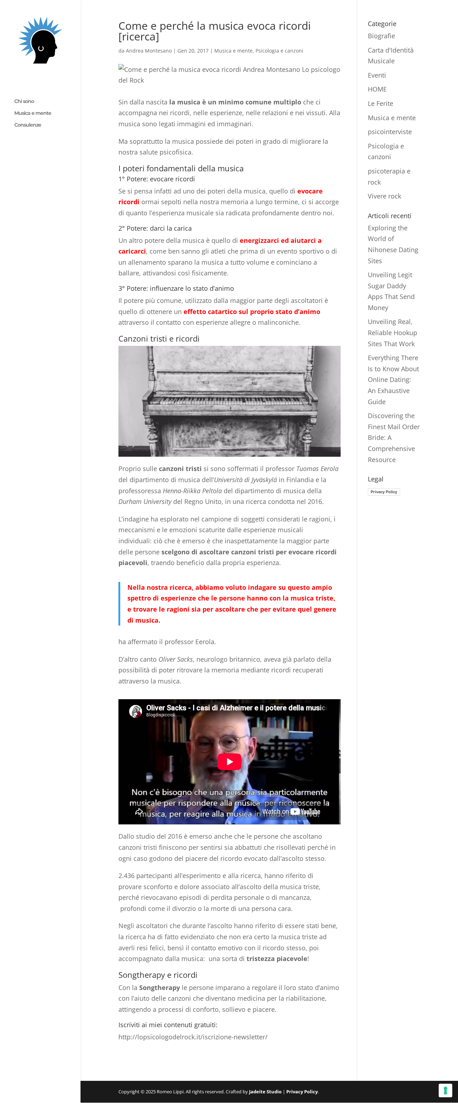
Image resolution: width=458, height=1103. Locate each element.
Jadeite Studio (265, 1091)
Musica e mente (32, 113)
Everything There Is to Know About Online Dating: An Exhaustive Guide (393, 379)
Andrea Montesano (149, 50)
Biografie (381, 35)
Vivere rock (384, 196)
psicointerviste (390, 131)
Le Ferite (380, 103)
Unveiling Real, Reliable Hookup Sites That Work (392, 332)
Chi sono (24, 101)
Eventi (377, 75)
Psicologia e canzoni (279, 50)
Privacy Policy (384, 491)
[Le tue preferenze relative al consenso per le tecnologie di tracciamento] (445, 1090)
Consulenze (27, 125)
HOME (377, 89)
